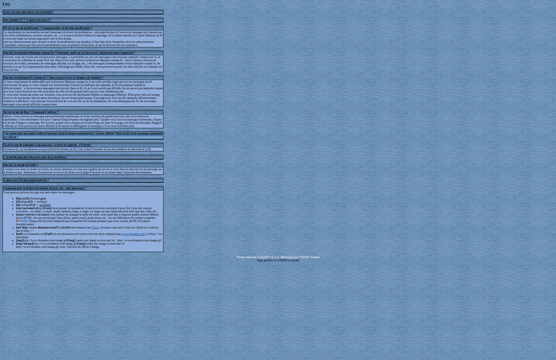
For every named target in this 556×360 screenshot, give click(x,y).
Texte (95, 227)
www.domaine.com (133, 234)
